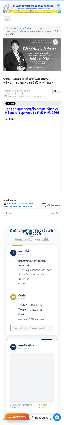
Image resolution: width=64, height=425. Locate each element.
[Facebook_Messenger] (57, 420)
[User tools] (56, 91)
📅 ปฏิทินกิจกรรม (17, 417)
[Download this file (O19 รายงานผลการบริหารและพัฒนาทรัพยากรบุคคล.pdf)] (5, 203)
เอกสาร (17, 93)
